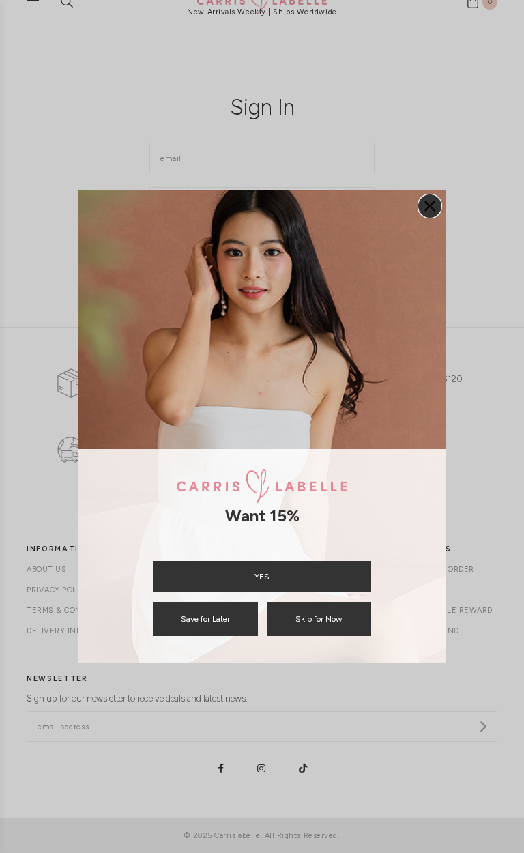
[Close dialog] (430, 206)
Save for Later (205, 619)
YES (262, 576)
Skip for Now (318, 619)
